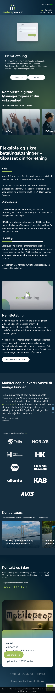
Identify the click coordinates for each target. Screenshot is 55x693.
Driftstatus (45, 4)
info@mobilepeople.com (24, 650)
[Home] (13, 7)
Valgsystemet (9, 404)
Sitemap (40, 681)
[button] (53, 412)
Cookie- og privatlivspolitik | (23, 681)
